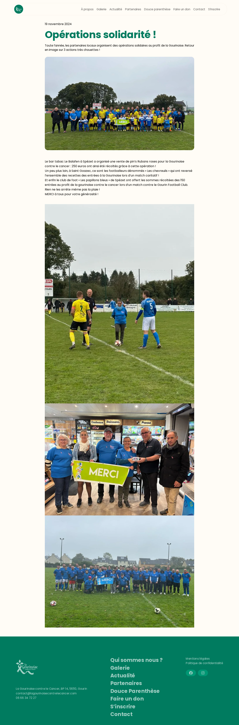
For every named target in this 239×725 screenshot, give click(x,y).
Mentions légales (197, 658)
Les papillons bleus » (95, 180)
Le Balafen (72, 161)
